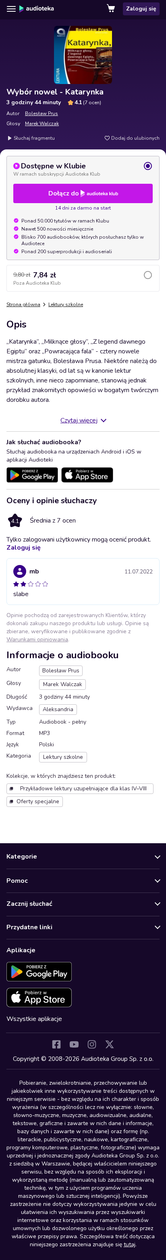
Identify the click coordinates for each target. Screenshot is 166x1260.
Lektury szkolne (65, 304)
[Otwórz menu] (11, 9)
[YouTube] (74, 1044)
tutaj (129, 1244)
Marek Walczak (42, 123)
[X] (109, 1044)
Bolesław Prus (41, 113)
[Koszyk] (111, 9)
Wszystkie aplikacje (34, 1018)
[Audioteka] (36, 9)
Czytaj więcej (79, 420)
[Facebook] (56, 1044)
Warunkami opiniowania (37, 639)
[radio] (83, 169)
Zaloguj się (141, 9)
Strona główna (23, 304)
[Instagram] (92, 1044)
